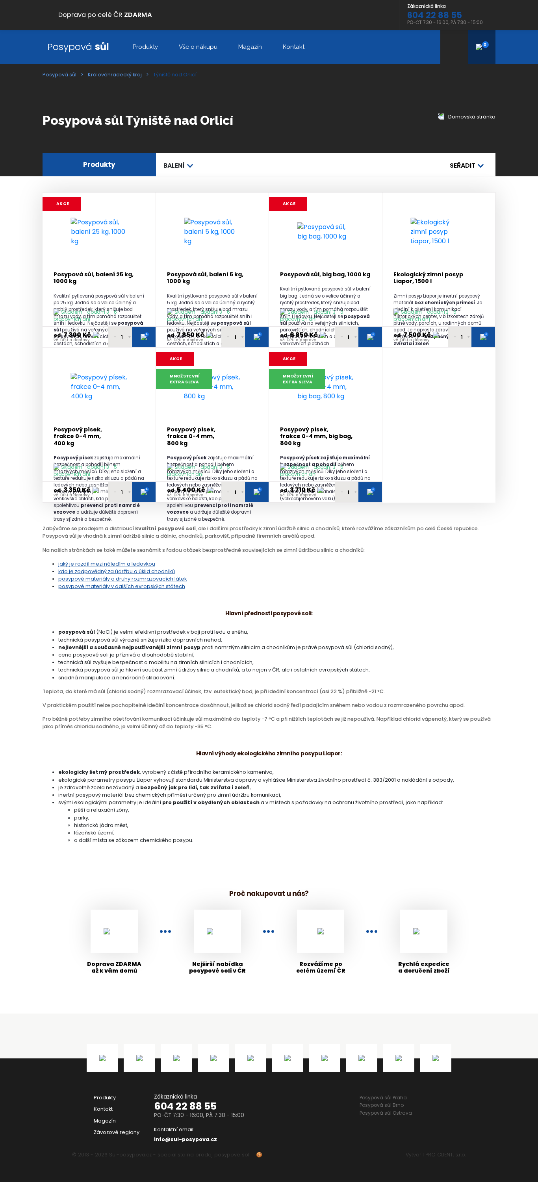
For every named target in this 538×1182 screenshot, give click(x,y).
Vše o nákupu (198, 46)
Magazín (250, 46)
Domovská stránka (471, 116)
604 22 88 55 (185, 1106)
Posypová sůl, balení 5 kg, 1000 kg (205, 278)
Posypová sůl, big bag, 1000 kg (325, 274)
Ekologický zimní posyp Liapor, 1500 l (428, 278)
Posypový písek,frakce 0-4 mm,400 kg (78, 436)
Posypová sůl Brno (382, 1105)
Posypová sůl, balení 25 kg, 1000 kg (94, 278)
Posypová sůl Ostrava (386, 1113)
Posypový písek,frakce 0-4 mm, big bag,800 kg (316, 436)
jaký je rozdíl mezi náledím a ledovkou (106, 563)
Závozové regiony (116, 1132)
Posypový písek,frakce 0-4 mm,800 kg (191, 436)
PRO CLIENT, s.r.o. (445, 1154)
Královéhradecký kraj (115, 74)
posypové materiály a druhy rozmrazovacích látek (122, 578)
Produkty (145, 46)
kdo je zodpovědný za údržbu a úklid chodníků (116, 571)
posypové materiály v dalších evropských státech (121, 586)
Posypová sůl (59, 74)
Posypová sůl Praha (383, 1097)
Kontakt (293, 46)
